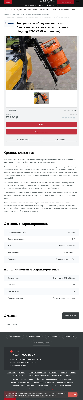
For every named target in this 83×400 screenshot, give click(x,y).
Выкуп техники (18, 376)
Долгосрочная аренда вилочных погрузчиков (54, 379)
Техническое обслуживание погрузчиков (36, 14)
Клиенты (22, 372)
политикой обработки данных (45, 395)
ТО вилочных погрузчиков (19, 382)
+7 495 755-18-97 (47, 1)
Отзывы (73, 114)
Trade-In (73, 372)
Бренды (64, 372)
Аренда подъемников (65, 382)
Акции (52, 389)
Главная (6, 14)
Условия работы (65, 385)
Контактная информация (37, 389)
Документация (43, 385)
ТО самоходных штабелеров (43, 382)
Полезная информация (37, 372)
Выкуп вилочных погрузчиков (38, 376)
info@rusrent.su (50, 3)
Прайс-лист (53, 372)
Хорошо (73, 394)
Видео (54, 385)
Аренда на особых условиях (22, 379)
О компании (11, 372)
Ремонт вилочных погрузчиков (23, 385)
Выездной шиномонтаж (61, 376)
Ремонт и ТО (16, 14)
